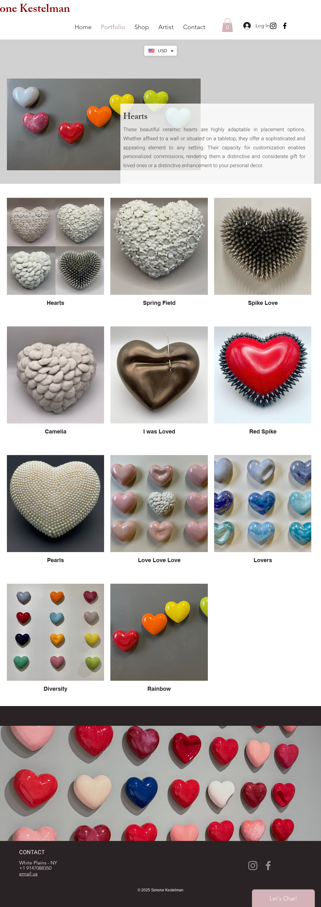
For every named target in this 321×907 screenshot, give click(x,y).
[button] (227, 25)
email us (28, 874)
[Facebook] (285, 26)
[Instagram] (273, 26)
